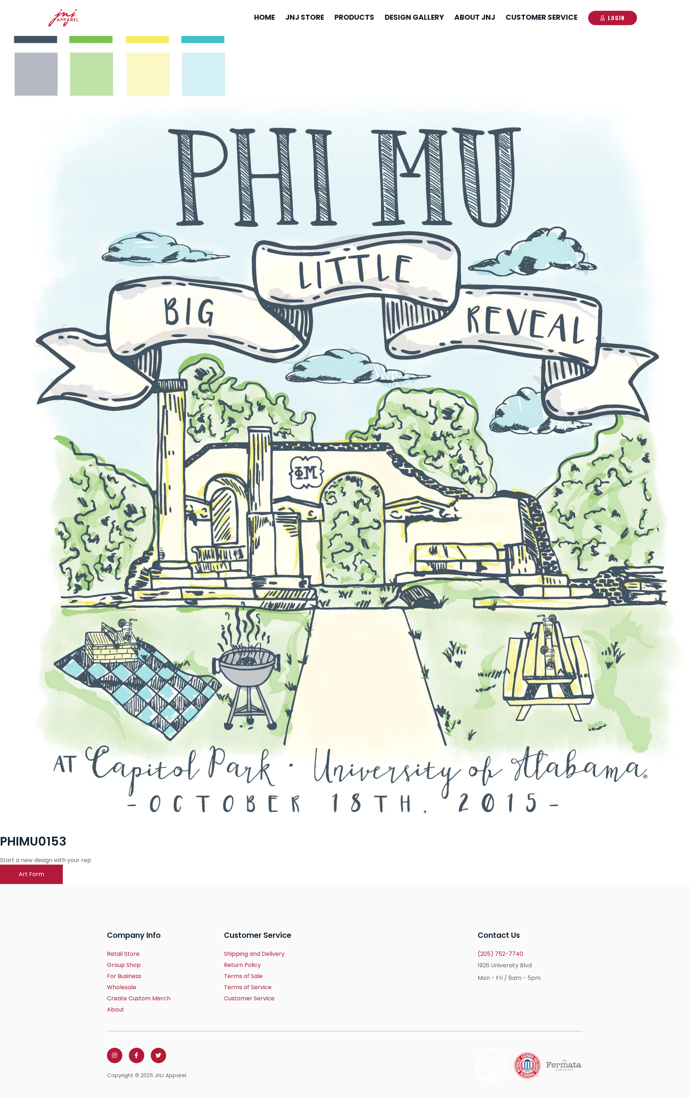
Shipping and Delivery (254, 954)
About (115, 1009)
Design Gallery (414, 17)
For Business (124, 976)
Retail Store (123, 954)
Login (616, 18)
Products (354, 17)
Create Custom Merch (138, 998)
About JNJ (474, 17)
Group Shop (124, 965)
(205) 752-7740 (500, 954)
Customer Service (541, 17)
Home (264, 17)
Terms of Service (248, 987)
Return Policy (242, 965)
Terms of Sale (243, 976)
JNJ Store (304, 17)
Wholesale (121, 987)
